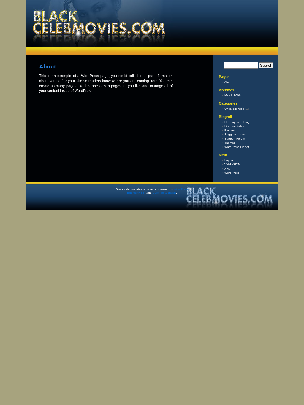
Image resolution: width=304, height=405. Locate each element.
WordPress (231, 172)
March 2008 (232, 95)
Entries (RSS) (136, 192)
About (228, 82)
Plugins (229, 130)
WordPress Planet (236, 147)
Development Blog (237, 122)
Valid (233, 164)
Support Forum (234, 138)
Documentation (234, 126)
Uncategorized (234, 108)
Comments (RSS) (164, 192)
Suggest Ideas (234, 134)
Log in (228, 160)
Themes (229, 142)
